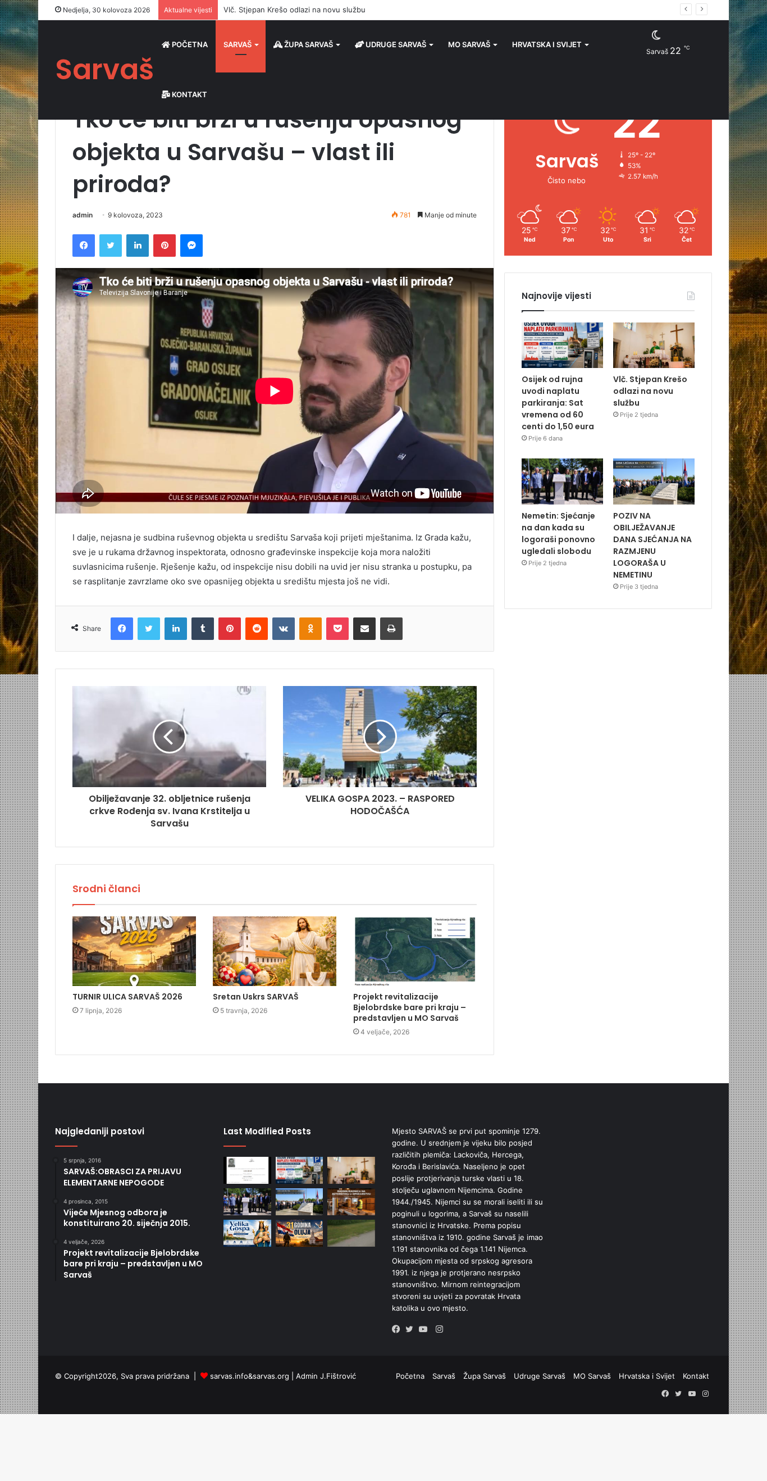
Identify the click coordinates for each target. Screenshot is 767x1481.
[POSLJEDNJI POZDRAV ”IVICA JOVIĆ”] (247, 1170)
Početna (189, 44)
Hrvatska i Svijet (547, 44)
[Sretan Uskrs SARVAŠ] (274, 951)
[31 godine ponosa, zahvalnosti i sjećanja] (299, 1233)
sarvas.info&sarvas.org (249, 1375)
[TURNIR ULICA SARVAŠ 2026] (134, 951)
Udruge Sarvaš (395, 44)
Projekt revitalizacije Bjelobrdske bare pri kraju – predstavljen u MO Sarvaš (409, 1007)
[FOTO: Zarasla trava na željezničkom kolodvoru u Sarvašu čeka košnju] (351, 1233)
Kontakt (188, 94)
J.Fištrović (338, 1375)
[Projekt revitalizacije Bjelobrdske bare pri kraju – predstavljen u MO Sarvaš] (415, 951)
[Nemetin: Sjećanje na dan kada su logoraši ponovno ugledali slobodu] (562, 481)
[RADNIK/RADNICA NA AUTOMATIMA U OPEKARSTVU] (351, 1201)
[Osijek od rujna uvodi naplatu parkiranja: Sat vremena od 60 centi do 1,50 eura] (562, 345)
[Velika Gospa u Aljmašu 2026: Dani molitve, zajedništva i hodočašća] (247, 1233)
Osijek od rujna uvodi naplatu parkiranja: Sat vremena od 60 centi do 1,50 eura (558, 403)
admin (82, 215)
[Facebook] (398, 1329)
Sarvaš (237, 44)
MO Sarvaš (469, 44)
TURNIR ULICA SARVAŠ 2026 (127, 996)
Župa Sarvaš (307, 44)
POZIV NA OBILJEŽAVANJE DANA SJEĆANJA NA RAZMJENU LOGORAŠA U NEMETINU (652, 545)
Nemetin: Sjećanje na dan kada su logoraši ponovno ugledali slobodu (558, 533)
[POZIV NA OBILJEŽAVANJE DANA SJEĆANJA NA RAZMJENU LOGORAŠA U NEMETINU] (654, 481)
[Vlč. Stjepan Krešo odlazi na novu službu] (654, 345)
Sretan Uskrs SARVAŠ (256, 996)
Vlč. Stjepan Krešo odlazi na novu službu (294, 9)
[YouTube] (425, 1329)
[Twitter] (412, 1329)
